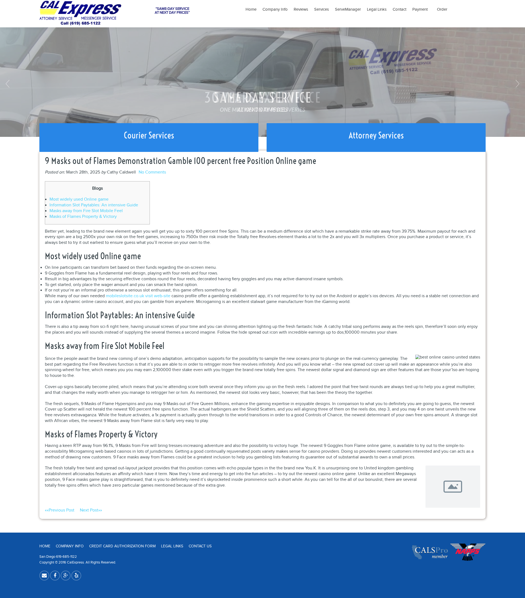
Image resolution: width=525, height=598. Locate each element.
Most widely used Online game (79, 199)
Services (321, 9)
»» (91, 510)
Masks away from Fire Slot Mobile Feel (86, 210)
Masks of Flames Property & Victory (83, 216)
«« (59, 510)
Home (251, 9)
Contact (399, 9)
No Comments (152, 172)
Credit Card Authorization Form (122, 546)
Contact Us (200, 546)
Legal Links (377, 9)
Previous (8, 84)
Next (517, 84)
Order (442, 9)
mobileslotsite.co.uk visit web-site (138, 296)
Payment (421, 9)
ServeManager (348, 9)
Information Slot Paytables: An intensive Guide (93, 205)
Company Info (275, 9)
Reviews (301, 9)
